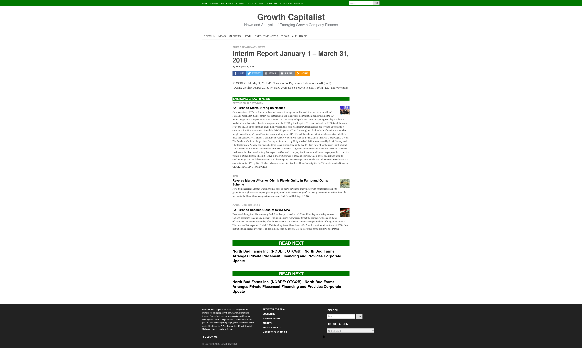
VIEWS (285, 36)
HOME (204, 3)
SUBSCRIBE (269, 313)
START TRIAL (272, 3)
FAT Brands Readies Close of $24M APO (261, 209)
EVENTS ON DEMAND (255, 3)
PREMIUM (209, 36)
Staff (238, 66)
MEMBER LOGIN (271, 318)
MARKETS (235, 36)
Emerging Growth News (248, 47)
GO (376, 3)
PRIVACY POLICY (272, 327)
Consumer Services (246, 205)
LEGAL (248, 36)
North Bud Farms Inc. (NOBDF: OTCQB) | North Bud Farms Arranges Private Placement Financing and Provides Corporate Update (286, 255)
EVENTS (229, 3)
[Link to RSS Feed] (324, 336)
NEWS (222, 36)
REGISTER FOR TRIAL (274, 309)
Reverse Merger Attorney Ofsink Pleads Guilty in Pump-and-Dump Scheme (280, 182)
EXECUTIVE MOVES (266, 36)
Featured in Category (247, 103)
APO (235, 176)
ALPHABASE (299, 36)
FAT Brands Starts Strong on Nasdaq (258, 107)
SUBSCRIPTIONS (217, 3)
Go (359, 316)
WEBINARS (240, 3)
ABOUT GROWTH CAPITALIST (292, 3)
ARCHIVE (267, 322)
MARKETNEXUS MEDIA (275, 332)
